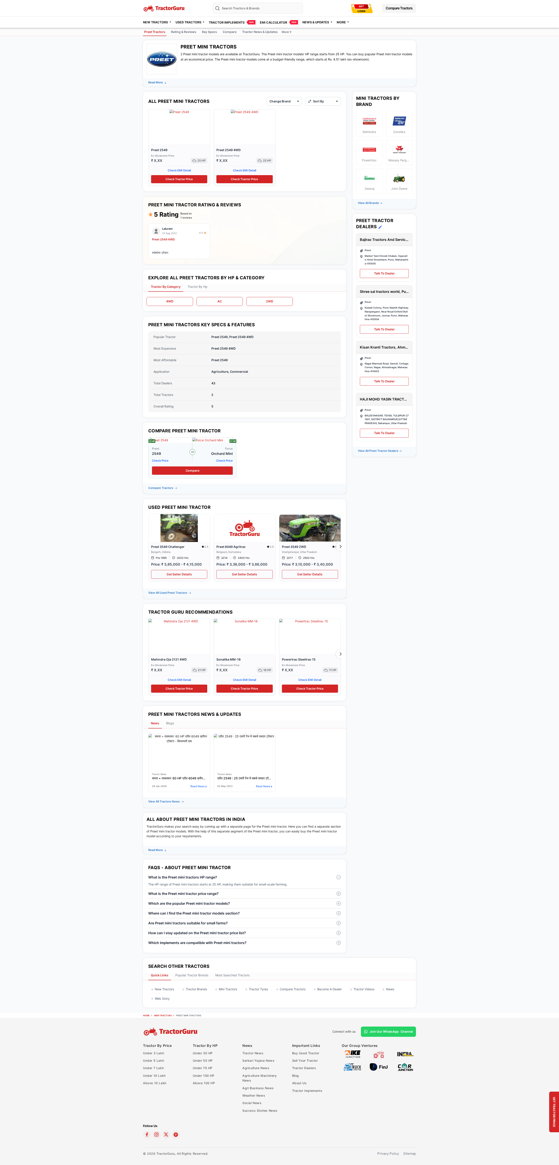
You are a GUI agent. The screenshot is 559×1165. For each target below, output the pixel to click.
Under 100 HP (203, 1075)
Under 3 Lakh (153, 1053)
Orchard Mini (222, 453)
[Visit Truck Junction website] (352, 1066)
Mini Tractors (228, 989)
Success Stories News (260, 1110)
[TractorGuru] (171, 1031)
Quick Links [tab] (159, 975)
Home (146, 1015)
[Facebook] (147, 1135)
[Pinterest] (176, 1135)
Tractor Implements (227, 22)
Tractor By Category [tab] (166, 286)
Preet (155, 448)
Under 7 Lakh (153, 1068)
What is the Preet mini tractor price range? (183, 893)
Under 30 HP (203, 1053)
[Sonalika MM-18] (244, 636)
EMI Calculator (273, 22)
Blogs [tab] (170, 723)
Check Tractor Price (179, 179)
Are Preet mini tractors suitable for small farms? (188, 923)
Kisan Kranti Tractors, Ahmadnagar (384, 347)
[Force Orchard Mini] (207, 440)
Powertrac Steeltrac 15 (299, 659)
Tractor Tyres (258, 989)
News (390, 989)
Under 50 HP (203, 1060)
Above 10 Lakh (154, 1083)
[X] (166, 1135)
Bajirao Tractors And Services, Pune (384, 240)
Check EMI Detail (179, 170)
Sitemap (409, 1153)
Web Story (162, 998)
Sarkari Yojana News (258, 1060)
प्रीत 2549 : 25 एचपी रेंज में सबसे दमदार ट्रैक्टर (244, 778)
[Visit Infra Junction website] (405, 1054)
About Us (299, 1083)
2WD (269, 301)
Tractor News (252, 1053)
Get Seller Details (179, 574)
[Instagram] (156, 1135)
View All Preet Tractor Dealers (378, 450)
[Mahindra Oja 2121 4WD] (179, 636)
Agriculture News (255, 1068)
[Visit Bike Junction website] (352, 1054)
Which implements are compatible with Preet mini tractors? (197, 943)
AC (219, 301)
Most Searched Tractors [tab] (232, 975)
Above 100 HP (204, 1083)
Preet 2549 (159, 150)
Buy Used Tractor (305, 1053)
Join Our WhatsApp (391, 1031)
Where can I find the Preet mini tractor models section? (194, 913)
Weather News (253, 1095)
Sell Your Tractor (305, 1060)
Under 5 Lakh (153, 1060)
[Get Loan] (362, 8)
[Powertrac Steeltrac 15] (310, 636)
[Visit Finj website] (378, 1066)
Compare (192, 470)
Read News (197, 786)
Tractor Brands (196, 989)
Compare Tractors (399, 8)
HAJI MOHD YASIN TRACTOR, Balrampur (384, 399)
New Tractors (164, 989)
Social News (252, 1103)
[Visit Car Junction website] (405, 1066)
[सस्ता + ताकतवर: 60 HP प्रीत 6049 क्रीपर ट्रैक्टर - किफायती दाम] (179, 751)
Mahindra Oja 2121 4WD (169, 659)
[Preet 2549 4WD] (244, 112)
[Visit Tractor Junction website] (378, 1054)
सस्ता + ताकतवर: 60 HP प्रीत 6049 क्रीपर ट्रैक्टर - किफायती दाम (179, 778)
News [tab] (155, 723)
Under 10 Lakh (154, 1075)
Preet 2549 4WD (228, 150)
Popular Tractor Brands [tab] (191, 975)
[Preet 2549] (179, 112)
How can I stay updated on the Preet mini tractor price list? (197, 933)
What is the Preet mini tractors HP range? (182, 877)
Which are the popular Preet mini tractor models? (189, 903)
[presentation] (148, 546)
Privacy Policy (388, 1153)
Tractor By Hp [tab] (197, 286)
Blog (295, 1075)
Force (229, 448)
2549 (156, 453)
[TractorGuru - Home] (164, 8)
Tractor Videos (364, 989)
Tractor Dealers (304, 1068)
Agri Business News (258, 1088)
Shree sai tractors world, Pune (384, 292)
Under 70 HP (203, 1068)
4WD (169, 301)
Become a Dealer (329, 989)
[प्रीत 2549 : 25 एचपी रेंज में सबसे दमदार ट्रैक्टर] (244, 751)
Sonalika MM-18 (228, 659)
